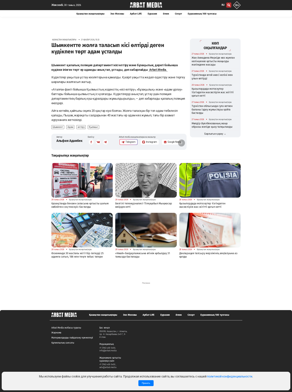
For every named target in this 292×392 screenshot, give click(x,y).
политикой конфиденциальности (229, 376)
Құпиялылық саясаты (62, 342)
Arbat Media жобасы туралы (66, 327)
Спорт (178, 13)
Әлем (166, 13)
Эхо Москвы (117, 13)
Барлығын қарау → (215, 133)
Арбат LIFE (136, 13)
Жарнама (56, 332)
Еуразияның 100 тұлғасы (202, 13)
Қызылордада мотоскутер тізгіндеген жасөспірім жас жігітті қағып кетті (213, 92)
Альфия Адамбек (69, 141)
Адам (70, 127)
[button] (181, 142)
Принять (146, 383)
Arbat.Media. (158, 69)
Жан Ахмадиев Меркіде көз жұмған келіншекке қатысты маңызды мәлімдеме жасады (213, 61)
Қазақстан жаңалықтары (90, 13)
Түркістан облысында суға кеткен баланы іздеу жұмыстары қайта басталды (212, 109)
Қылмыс (93, 127)
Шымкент (58, 127)
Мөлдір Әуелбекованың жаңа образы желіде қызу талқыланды (212, 125)
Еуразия (152, 13)
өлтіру (81, 127)
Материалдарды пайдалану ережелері (72, 337)
